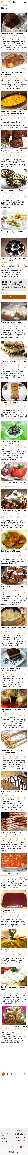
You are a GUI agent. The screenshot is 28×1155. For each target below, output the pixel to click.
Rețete (4, 1130)
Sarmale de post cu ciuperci (12, 402)
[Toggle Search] (21, 2)
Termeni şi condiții (21, 1137)
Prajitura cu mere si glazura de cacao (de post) (13, 259)
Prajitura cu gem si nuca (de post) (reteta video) (12, 833)
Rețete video (6, 1133)
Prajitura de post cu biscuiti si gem (12, 792)
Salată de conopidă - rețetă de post (13, 988)
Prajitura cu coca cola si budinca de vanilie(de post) (13, 669)
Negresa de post (7, 911)
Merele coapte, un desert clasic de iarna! (13, 483)
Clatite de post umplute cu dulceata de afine (11, 751)
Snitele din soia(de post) (10, 551)
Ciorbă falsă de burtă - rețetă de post (13, 628)
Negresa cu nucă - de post (11, 151)
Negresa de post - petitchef (12, 33)
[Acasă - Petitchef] (2, 5)
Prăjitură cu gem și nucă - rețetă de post (13, 362)
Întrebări (4, 1138)
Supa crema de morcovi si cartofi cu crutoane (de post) (12, 113)
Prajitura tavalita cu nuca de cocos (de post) (12, 442)
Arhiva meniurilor (7, 1136)
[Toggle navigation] (25, 2)
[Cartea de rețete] (14, 2)
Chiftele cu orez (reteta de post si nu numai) (13, 73)
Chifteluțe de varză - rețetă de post (13, 710)
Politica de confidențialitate (20, 1134)
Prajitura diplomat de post (11, 322)
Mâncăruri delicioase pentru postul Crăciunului (12, 232)
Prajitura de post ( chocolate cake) (12, 587)
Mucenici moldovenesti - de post (14, 1026)
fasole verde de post (9, 950)
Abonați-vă (14, 297)
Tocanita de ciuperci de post (12, 873)
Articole (4, 1141)
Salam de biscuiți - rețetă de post (12, 191)
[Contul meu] (17, 2)
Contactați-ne (20, 1130)
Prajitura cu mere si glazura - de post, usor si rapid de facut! (13, 511)
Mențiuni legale (20, 1140)
